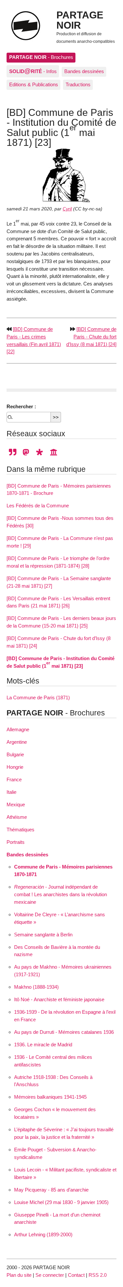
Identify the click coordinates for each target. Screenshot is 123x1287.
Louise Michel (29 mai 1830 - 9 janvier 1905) (61, 1202)
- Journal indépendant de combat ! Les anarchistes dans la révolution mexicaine (60, 894)
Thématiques (20, 829)
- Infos (33, 70)
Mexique (16, 804)
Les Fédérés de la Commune (38, 505)
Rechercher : (21, 406)
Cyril (67, 208)
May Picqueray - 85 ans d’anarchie (51, 1190)
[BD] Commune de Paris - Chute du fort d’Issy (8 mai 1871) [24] (91, 336)
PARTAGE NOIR (79, 19)
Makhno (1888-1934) (36, 987)
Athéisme (17, 817)
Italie (11, 792)
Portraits (16, 842)
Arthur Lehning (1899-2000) (43, 1234)
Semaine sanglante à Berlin (43, 934)
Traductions (78, 84)
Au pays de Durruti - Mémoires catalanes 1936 (64, 1032)
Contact (76, 1275)
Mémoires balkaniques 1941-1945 (50, 1097)
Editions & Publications (33, 84)
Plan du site (19, 1275)
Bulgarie (15, 754)
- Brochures (41, 57)
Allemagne (18, 729)
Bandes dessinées (84, 71)
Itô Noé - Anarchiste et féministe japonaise (59, 999)
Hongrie (15, 767)
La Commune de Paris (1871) (38, 697)
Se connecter (49, 1275)
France (14, 779)
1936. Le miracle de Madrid (43, 1044)
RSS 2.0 (98, 1275)
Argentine (17, 742)
